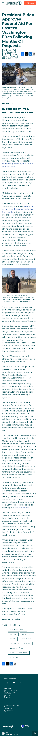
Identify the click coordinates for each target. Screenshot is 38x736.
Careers (7, 695)
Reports (7, 697)
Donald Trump (27, 639)
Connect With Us (10, 690)
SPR (31, 112)
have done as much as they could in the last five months (17, 209)
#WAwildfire (27, 634)
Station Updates (10, 712)
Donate (31, 3)
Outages (7, 707)
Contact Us (8, 708)
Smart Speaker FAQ (11, 705)
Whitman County (17, 630)
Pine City (14, 657)
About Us (7, 689)
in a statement (22, 508)
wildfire (13, 634)
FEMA (12, 639)
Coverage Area (9, 692)
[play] (3, 733)
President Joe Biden (18, 653)
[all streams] (35, 733)
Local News (15, 625)
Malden (27, 643)
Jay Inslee (14, 643)
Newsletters (8, 710)
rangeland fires (16, 648)
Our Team (8, 694)
